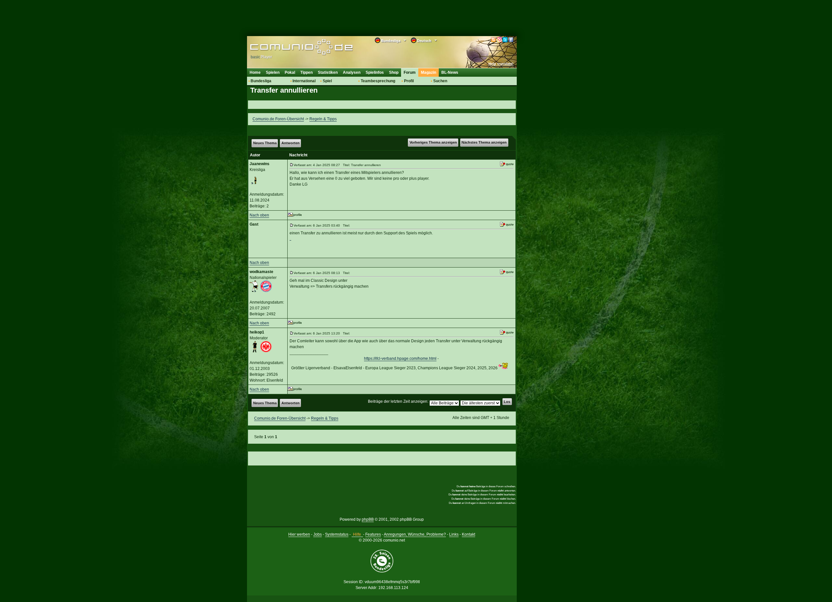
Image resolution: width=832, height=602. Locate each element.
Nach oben (259, 215)
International (304, 81)
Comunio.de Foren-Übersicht (278, 119)
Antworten (290, 143)
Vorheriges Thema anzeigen (433, 142)
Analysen (351, 72)
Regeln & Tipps (323, 119)
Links (454, 534)
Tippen (306, 72)
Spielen (273, 72)
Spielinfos (375, 72)
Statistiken (328, 72)
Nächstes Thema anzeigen (484, 142)
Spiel (327, 81)
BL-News (449, 72)
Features (373, 534)
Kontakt (468, 534)
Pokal (290, 72)
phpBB (368, 519)
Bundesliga (261, 81)
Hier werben (299, 534)
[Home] (291, 47)
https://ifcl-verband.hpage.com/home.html (400, 358)
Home (255, 72)
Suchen (440, 81)
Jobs (317, 534)
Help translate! (501, 64)
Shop (393, 72)
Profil (409, 81)
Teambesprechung (378, 81)
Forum (410, 72)
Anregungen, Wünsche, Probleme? (415, 534)
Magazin (428, 72)
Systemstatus (336, 534)
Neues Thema (265, 143)
